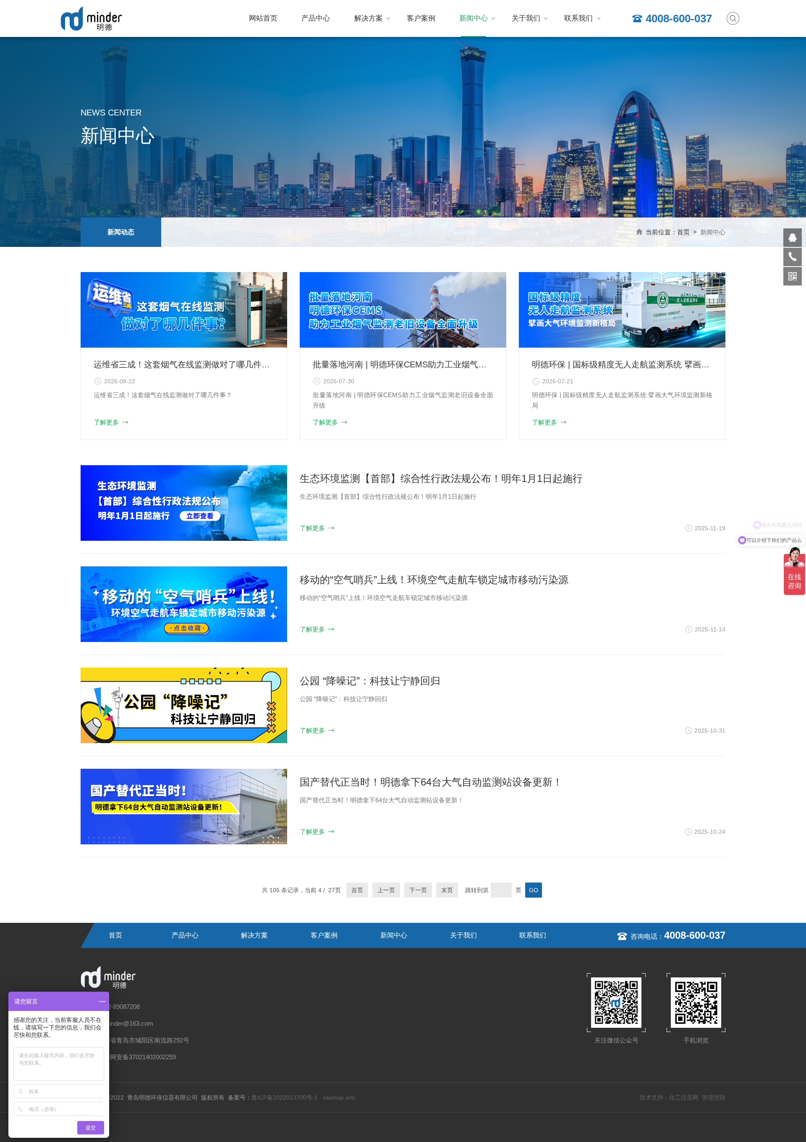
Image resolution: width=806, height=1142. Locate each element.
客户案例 (421, 18)
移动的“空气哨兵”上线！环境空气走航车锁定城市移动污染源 (434, 579)
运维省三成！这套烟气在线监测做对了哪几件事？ (184, 364)
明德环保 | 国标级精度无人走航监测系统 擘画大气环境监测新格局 (622, 364)
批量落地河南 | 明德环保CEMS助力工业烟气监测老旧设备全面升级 (403, 364)
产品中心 (315, 18)
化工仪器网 (684, 1097)
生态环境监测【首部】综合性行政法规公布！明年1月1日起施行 (441, 478)
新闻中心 (473, 18)
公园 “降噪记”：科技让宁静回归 (370, 680)
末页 (447, 890)
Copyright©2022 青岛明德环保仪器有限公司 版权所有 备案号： (166, 1097)
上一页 (386, 890)
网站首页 (263, 18)
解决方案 (368, 18)
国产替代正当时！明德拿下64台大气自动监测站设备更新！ (431, 782)
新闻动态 (120, 232)
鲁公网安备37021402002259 (136, 1057)
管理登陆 (713, 1097)
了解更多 (106, 422)
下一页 (418, 890)
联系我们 (578, 18)
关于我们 (526, 18)
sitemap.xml (339, 1097)
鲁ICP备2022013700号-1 (285, 1097)
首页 (683, 232)
